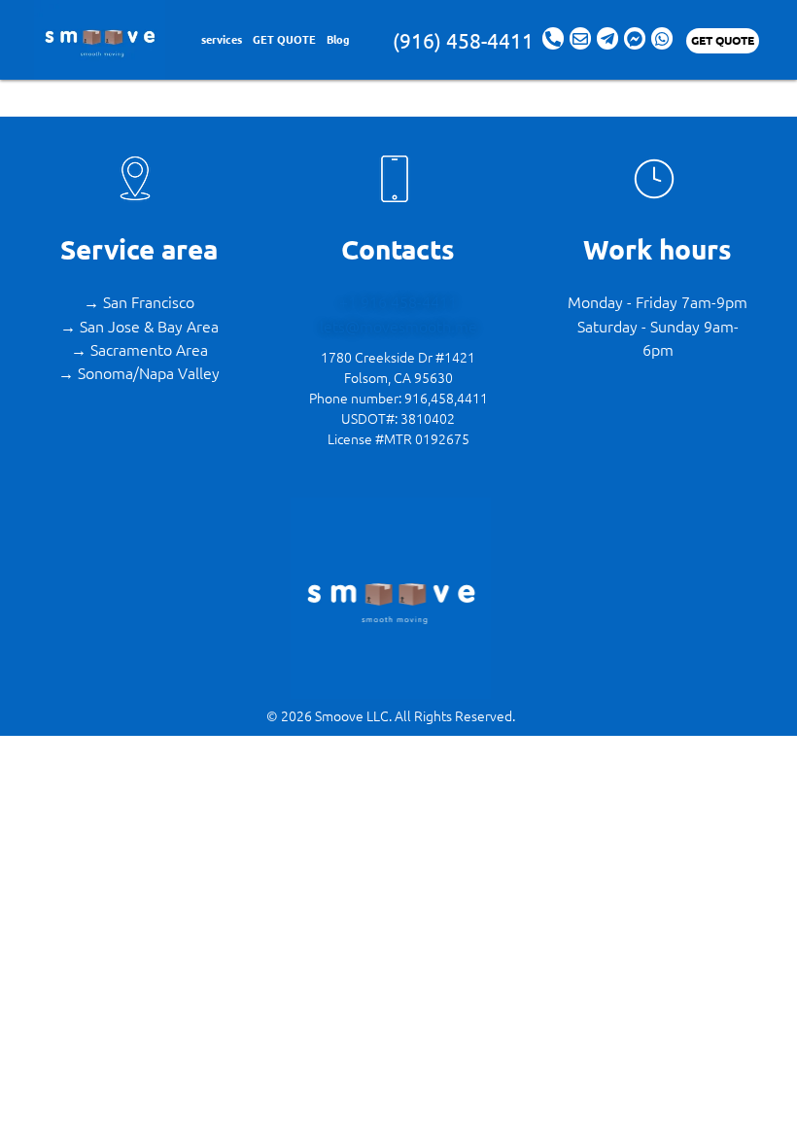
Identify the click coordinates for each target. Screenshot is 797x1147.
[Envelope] (580, 38)
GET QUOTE (284, 39)
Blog (338, 39)
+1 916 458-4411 (398, 301)
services (221, 39)
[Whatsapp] (662, 38)
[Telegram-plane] (607, 38)
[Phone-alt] (553, 38)
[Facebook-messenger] (634, 38)
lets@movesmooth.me (398, 325)
